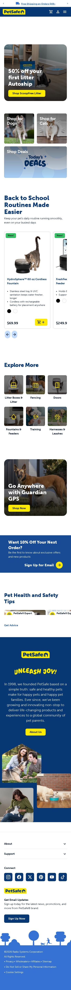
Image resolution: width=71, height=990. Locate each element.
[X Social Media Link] (30, 877)
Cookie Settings (14, 972)
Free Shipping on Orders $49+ (38, 3)
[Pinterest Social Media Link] (41, 877)
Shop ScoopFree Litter (26, 93)
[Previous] (3, 3)
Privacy (10, 961)
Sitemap (47, 961)
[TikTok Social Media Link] (63, 877)
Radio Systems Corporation (28, 951)
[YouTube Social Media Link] (52, 877)
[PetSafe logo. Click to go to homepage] (14, 12)
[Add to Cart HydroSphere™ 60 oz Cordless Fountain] (41, 322)
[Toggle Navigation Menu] (64, 11)
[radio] (9, 311)
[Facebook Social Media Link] (19, 877)
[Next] (67, 3)
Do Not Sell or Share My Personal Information (31, 966)
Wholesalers (22, 961)
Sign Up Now (16, 918)
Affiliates (35, 961)
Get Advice (11, 625)
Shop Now (19, 508)
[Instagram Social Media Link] (8, 877)
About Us (36, 732)
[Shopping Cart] (51, 11)
